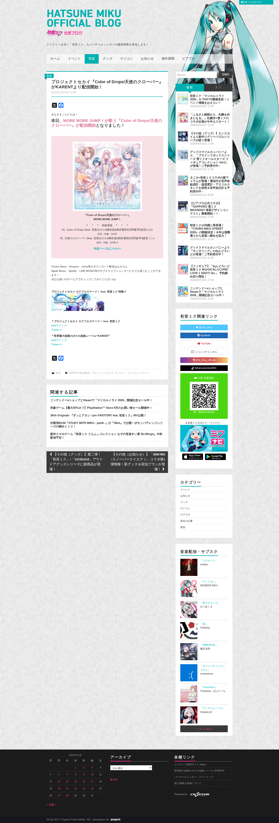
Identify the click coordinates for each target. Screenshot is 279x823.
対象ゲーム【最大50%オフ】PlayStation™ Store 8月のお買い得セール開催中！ (101, 407)
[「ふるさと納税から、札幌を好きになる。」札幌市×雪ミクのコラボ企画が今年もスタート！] (183, 117)
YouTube (205, 343)
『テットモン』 (209, 581)
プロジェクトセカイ (102, 373)
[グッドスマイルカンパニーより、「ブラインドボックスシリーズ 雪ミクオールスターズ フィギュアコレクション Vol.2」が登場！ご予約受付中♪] (183, 155)
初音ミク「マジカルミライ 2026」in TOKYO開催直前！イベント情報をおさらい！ (209, 99)
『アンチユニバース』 (212, 708)
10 (92, 774)
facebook (205, 335)
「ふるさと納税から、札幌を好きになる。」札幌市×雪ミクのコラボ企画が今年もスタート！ (210, 118)
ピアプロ (188, 58)
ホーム (55, 58)
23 (84, 788)
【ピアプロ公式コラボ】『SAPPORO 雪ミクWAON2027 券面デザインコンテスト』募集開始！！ (209, 208)
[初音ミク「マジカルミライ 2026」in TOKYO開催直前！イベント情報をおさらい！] (183, 99)
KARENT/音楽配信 (79, 373)
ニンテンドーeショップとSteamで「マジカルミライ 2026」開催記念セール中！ (101, 400)
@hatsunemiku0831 (205, 368)
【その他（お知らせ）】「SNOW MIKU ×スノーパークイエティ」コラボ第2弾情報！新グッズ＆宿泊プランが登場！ (137, 462)
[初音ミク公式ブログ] (83, 23)
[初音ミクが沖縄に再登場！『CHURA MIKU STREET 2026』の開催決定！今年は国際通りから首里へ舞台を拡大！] (183, 228)
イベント (74, 58)
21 (67, 788)
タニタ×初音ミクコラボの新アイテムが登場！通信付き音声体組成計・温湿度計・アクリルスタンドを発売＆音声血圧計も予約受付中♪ (210, 184)
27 (59, 795)
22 (75, 788)
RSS (115, 779)
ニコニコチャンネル (205, 352)
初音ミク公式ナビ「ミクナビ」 (204, 423)
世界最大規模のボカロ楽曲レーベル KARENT (199, 770)
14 (67, 781)
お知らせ (147, 58)
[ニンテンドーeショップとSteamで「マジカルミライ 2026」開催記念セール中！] (183, 291)
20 (59, 788)
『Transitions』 (208, 687)
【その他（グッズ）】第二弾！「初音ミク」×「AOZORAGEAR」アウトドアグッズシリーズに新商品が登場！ (76, 462)
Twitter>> (56, 329)
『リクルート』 (209, 560)
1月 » (53, 804)
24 (92, 788)
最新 (189, 87)
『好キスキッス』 (210, 603)
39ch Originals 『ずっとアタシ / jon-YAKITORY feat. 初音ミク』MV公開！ (98, 415)
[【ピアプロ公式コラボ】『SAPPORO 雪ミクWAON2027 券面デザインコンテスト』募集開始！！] (183, 206)
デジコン (126, 58)
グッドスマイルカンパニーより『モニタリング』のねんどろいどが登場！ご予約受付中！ (210, 251)
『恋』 (204, 624)
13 (59, 781)
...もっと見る (204, 728)
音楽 (91, 58)
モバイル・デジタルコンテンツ (132, 373)
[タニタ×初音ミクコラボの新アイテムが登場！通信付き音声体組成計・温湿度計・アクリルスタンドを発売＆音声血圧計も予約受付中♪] (183, 180)
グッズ (107, 58)
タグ (218, 87)
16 (84, 781)
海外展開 (168, 58)
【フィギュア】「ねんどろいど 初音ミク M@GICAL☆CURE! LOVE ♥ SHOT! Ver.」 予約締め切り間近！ (210, 271)
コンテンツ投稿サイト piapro (190, 764)
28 (67, 795)
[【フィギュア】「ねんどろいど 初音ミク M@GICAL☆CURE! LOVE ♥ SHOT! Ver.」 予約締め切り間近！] (183, 269)
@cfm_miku (205, 327)
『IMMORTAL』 (209, 645)
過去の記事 (186, 521)
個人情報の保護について (187, 783)
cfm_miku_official (205, 360)
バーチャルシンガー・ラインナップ (194, 777)
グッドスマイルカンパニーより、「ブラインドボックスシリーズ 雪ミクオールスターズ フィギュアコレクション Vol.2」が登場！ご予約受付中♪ (210, 158)
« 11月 (50, 804)
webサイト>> (59, 325)
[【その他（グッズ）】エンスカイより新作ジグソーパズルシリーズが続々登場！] (183, 136)
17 (92, 781)
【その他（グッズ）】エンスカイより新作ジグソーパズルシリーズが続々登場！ (210, 137)
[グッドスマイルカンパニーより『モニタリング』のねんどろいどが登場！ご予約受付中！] (183, 250)
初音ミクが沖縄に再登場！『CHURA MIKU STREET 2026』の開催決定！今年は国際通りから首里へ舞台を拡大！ (210, 230)
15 (75, 781)
